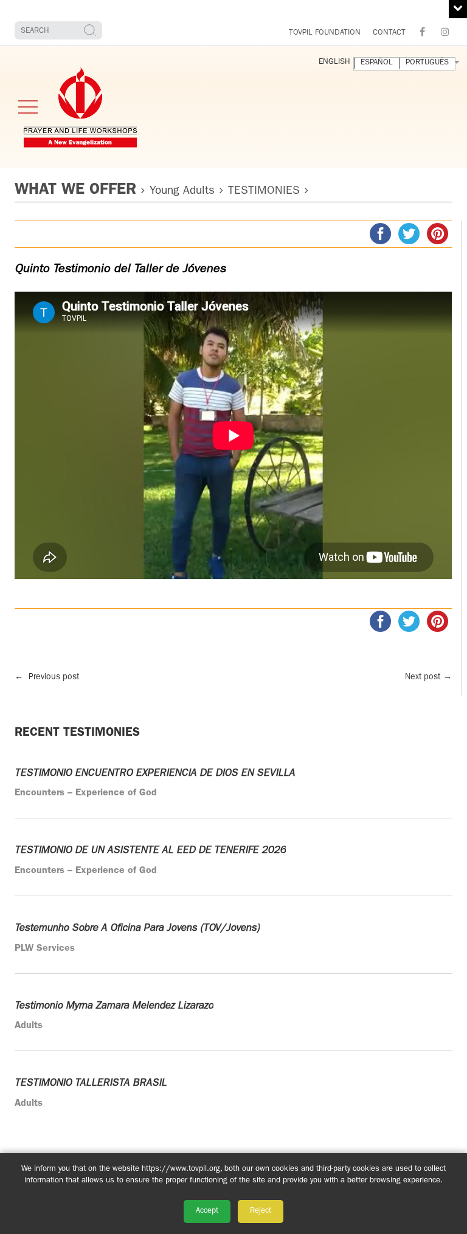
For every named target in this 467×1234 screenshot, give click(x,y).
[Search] (91, 30)
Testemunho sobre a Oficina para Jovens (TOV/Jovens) (137, 928)
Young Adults (182, 191)
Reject (260, 1211)
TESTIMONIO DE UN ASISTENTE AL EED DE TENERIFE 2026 (150, 850)
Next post (428, 677)
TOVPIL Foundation (325, 33)
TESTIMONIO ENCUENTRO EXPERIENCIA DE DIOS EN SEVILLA (155, 773)
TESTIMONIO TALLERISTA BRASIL (91, 1083)
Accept (207, 1211)
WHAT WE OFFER (75, 191)
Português (427, 63)
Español (377, 63)
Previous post (47, 677)
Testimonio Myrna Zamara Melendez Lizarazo (114, 1005)
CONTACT (389, 33)
